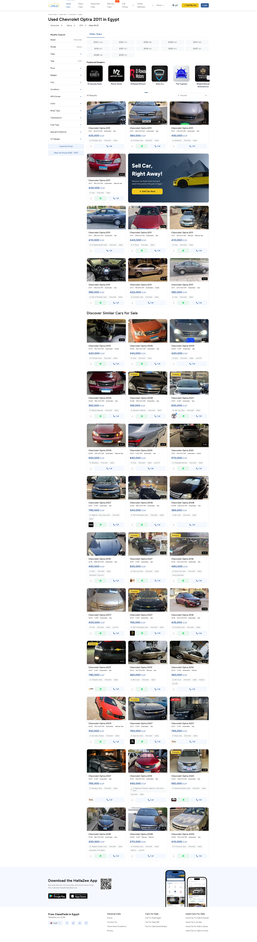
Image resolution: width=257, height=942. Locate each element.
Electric (201, 680)
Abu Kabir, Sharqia (98, 736)
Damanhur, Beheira (139, 410)
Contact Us (112, 922)
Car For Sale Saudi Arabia (156, 926)
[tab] (96, 34)
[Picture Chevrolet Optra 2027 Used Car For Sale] (189, 708)
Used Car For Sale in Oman (197, 931)
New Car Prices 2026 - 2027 (66, 153)
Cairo (176, 358)
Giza (93, 193)
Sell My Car (191, 5)
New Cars (80, 5)
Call (110, 146)
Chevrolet (107, 140)
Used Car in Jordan (194, 922)
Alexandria (177, 140)
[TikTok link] (73, 923)
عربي (176, 4)
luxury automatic (178, 575)
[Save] (122, 105)
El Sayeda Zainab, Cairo (99, 245)
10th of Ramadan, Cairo (99, 297)
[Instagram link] (86, 923)
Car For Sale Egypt (153, 918)
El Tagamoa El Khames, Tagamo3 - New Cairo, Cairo (148, 790)
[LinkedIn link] (80, 923)
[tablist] (148, 34)
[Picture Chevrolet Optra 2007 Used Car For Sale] (106, 600)
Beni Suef (136, 680)
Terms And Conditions (116, 926)
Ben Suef (177, 515)
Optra (115, 140)
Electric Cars (112, 5)
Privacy (110, 931)
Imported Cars (95, 5)
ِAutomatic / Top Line (96, 575)
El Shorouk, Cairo (180, 846)
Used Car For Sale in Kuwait (197, 918)
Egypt (55, 923)
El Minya (136, 245)
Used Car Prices (66, 146)
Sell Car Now (148, 191)
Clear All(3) (94, 25)
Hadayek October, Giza (99, 846)
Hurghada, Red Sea (180, 463)
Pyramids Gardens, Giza (182, 788)
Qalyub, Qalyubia (97, 410)
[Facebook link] (67, 923)
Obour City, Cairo (180, 571)
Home (109, 918)
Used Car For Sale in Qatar (197, 926)
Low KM (198, 358)
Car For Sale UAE (152, 922)
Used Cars (68, 5)
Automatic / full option (97, 850)
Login (204, 5)
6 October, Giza (97, 140)
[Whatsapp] (142, 146)
